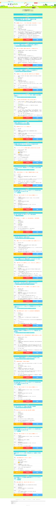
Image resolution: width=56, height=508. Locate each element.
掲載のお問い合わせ (38, 499)
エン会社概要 (33, 499)
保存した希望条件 (18, 6)
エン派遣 (9, 1)
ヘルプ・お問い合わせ (28, 499)
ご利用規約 (24, 499)
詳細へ (38, 39)
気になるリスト (11, 6)
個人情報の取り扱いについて (19, 499)
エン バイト (12, 1)
